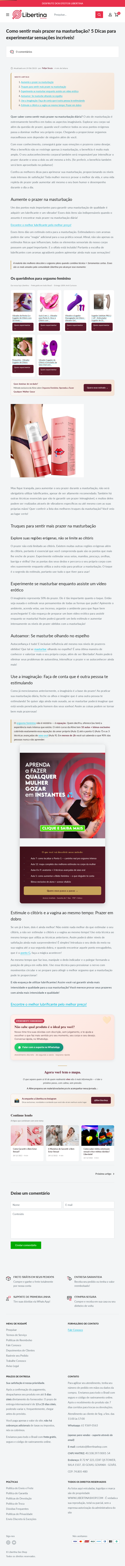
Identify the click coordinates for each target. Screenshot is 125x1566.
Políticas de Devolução (19, 1498)
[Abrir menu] (7, 14)
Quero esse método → (97, 387)
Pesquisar (11, 1329)
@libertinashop (101, 1100)
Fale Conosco (13, 1345)
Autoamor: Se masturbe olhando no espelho (41, 96)
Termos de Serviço (16, 1335)
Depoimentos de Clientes (20, 1350)
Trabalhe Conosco (16, 1360)
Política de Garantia (17, 1493)
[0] (116, 14)
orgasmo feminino (26, 722)
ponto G (25, 952)
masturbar (40, 649)
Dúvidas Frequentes (17, 1508)
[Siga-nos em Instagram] (8, 1542)
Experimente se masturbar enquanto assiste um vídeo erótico (50, 91)
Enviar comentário (25, 1245)
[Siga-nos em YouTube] (14, 1542)
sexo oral (43, 735)
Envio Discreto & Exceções (21, 1519)
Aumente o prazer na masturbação (37, 82)
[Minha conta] (110, 14)
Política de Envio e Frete (19, 1488)
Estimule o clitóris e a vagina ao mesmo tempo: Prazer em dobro (51, 105)
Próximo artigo (103, 1173)
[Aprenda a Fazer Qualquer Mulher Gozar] (62, 796)
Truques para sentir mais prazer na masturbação (43, 86)
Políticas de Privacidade (19, 1514)
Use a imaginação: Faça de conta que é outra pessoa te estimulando (53, 100)
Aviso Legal (12, 1366)
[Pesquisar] (99, 14)
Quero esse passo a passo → (62, 890)
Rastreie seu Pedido (17, 1355)
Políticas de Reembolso (19, 1340)
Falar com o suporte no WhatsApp (41, 1047)
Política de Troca (15, 1503)
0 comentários (24, 51)
